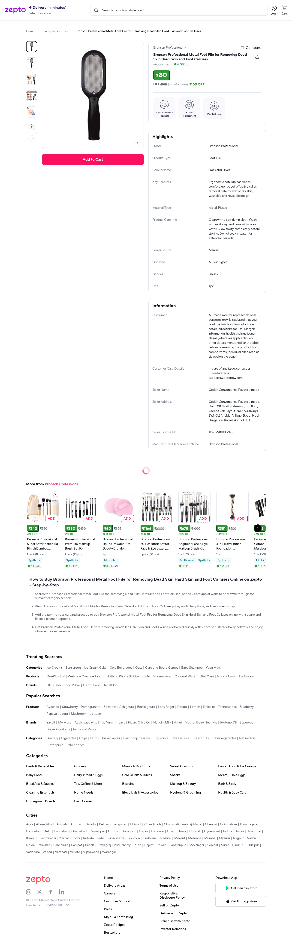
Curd (93, 738)
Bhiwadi (135, 824)
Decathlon (109, 685)
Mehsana (194, 838)
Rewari (161, 845)
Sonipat (212, 845)
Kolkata (88, 838)
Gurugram (128, 831)
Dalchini (209, 707)
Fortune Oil (228, 722)
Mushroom (79, 714)
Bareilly (91, 824)
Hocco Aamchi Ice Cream (235, 676)
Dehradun (33, 831)
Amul (178, 722)
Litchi (146, 676)
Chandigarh (152, 824)
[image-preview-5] (31, 128)
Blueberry (247, 707)
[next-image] (137, 143)
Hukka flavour (110, 738)
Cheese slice (181, 738)
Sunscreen (73, 668)
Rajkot (149, 845)
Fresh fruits (201, 738)
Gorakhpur (97, 831)
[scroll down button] (31, 138)
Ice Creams (54, 668)
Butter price (54, 745)
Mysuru (224, 838)
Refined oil (247, 738)
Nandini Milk (162, 722)
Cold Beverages (121, 668)
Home (30, 31)
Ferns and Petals (84, 729)
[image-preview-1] (31, 62)
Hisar (171, 831)
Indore (227, 831)
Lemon (195, 707)
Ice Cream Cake (95, 668)
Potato (182, 707)
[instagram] (31, 891)
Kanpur (31, 838)
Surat (225, 845)
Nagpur (238, 838)
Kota (100, 838)
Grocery (52, 738)
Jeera (64, 714)
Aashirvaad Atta (86, 722)
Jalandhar (254, 831)
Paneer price (75, 745)
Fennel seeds (227, 707)
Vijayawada (91, 852)
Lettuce (95, 714)
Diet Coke (207, 676)
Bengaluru (119, 824)
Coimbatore (228, 824)
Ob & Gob (53, 685)
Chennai (211, 824)
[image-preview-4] (31, 112)
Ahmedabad (45, 824)
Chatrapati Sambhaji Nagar (183, 824)
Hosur (182, 831)
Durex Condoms (58, 729)
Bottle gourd (146, 707)
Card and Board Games (161, 668)
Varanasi (61, 852)
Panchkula (60, 845)
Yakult (50, 722)
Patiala (89, 845)
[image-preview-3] (31, 95)
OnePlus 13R (55, 676)
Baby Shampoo (192, 668)
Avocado (52, 707)
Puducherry (122, 845)
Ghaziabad (79, 831)
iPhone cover (162, 676)
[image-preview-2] (31, 79)
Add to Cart (93, 159)
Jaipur (239, 831)
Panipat (76, 845)
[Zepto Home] (15, 10)
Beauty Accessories (55, 31)
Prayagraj (104, 845)
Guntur (113, 831)
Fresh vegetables (224, 738)
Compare (253, 47)
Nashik (251, 838)
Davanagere (249, 824)
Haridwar (157, 831)
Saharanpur (177, 845)
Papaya (51, 714)
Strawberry (70, 707)
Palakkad (44, 845)
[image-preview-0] (31, 46)
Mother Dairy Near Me (201, 722)
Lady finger (166, 707)
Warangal (109, 852)
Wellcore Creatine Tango (85, 676)
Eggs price (161, 738)
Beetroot (109, 707)
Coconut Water (186, 676)
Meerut (179, 838)
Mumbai (210, 838)
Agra (29, 824)
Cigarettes (68, 738)
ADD (51, 518)
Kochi (76, 838)
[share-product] (257, 57)
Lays (121, 722)
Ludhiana (150, 838)
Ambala (62, 824)
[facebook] (53, 891)
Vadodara (33, 852)
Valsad (47, 852)
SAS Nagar (196, 845)
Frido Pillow (72, 685)
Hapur (143, 831)
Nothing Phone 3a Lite (122, 676)
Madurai (165, 838)
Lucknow (133, 838)
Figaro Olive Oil (139, 722)
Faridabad (61, 831)
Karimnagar (48, 838)
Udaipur (253, 845)
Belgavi (104, 824)
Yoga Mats (213, 668)
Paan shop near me (137, 738)
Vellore (75, 852)
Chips (83, 738)
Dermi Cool (91, 685)
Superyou (246, 722)
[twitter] (42, 891)
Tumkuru (238, 845)
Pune (137, 845)
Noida (30, 845)
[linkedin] (64, 891)
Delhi (47, 831)
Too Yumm (107, 722)
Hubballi (195, 831)
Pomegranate (90, 707)
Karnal (64, 838)
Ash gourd (126, 707)
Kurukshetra (115, 838)
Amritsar (76, 824)
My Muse (65, 722)
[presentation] (38, 31)
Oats (138, 668)
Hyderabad (212, 831)
